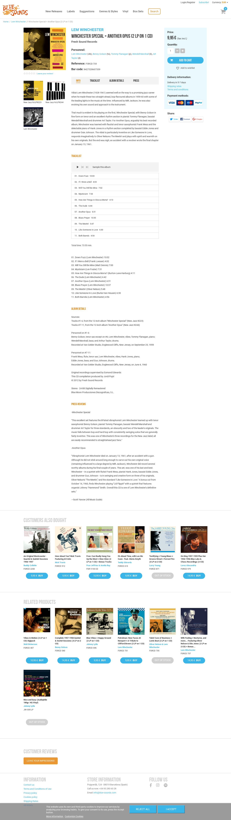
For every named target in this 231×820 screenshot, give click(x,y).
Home (5, 21)
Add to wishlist (187, 68)
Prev (82, 167)
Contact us (29, 785)
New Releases (54, 11)
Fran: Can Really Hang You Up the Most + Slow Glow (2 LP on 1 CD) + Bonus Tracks (99, 559)
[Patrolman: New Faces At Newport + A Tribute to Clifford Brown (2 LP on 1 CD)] (131, 621)
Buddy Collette (30, 565)
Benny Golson (99, 54)
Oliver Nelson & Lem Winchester (158, 645)
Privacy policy (30, 793)
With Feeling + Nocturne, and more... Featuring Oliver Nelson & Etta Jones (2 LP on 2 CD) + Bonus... (194, 642)
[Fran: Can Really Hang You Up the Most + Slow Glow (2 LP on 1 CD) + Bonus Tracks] (99, 539)
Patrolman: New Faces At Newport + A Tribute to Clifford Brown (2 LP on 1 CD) (131, 641)
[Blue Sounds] (15, 10)
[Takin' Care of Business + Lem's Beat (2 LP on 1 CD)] (162, 621)
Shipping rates (174, 86)
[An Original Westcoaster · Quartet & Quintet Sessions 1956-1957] (37, 539)
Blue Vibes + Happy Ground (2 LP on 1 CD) (98, 639)
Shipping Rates (31, 801)
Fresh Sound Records (84, 41)
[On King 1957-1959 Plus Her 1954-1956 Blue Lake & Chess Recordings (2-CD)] (194, 539)
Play (77, 167)
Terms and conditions (177, 89)
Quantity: (172, 44)
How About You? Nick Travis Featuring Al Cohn (68, 557)
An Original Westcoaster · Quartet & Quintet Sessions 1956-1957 (36, 559)
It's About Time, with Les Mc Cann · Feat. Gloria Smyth (130, 557)
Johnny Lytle (92, 644)
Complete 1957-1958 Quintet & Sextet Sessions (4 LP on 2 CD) (68, 641)
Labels (71, 11)
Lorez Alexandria (188, 565)
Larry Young (154, 565)
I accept (171, 809)
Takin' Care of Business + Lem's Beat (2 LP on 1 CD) (160, 639)
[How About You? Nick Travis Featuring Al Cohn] (68, 539)
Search (154, 11)
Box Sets (138, 11)
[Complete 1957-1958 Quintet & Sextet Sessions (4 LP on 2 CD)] (68, 621)
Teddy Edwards (125, 562)
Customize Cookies (74, 816)
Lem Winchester (18, 21)
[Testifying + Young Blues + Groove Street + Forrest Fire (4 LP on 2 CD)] (162, 539)
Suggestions (87, 11)
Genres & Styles (108, 11)
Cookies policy (30, 797)
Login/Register (188, 2)
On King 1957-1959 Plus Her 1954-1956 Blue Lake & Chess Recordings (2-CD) (193, 559)
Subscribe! (204, 2)
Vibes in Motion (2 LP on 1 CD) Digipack (35, 639)
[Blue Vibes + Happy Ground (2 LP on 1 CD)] (99, 621)
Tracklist (95, 80)
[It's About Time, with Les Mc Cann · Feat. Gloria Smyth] (131, 539)
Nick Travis (60, 562)
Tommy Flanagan (119, 54)
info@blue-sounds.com (105, 792)
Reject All (143, 809)
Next (87, 167)
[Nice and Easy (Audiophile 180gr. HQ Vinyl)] (37, 683)
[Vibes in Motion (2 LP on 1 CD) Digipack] (37, 621)
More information (55, 816)
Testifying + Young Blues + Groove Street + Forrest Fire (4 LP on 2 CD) (161, 559)
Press (136, 80)
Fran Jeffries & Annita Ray (98, 565)
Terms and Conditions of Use (37, 789)
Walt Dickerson (30, 644)
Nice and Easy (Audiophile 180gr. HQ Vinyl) (35, 701)
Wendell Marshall (140, 54)
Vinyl (125, 11)
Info (78, 80)
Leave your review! (45, 73)
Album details (116, 80)
